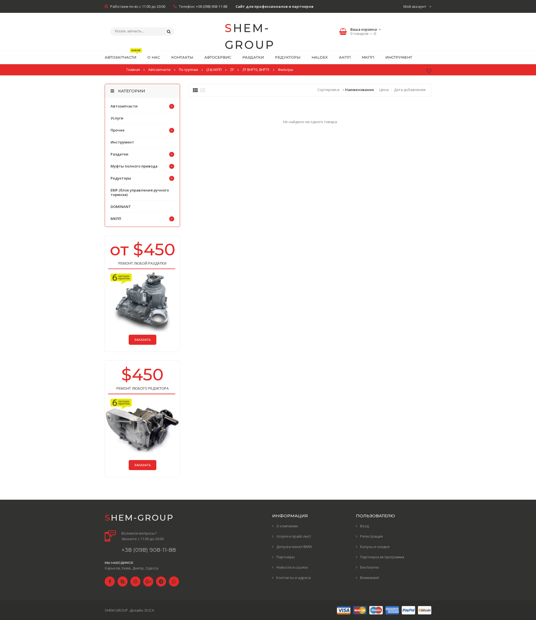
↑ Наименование (358, 89)
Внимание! (369, 577)
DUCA (149, 610)
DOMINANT (121, 206)
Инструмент (122, 142)
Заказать (142, 340)
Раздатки (119, 154)
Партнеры (285, 556)
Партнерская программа (382, 556)
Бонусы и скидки (374, 546)
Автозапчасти (124, 106)
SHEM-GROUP (250, 32)
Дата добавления (409, 89)
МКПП (116, 218)
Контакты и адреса (293, 577)
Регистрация (371, 536)
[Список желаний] (428, 70)
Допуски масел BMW (294, 546)
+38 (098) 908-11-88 (211, 6)
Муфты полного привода (134, 166)
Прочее (118, 130)
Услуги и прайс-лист (293, 536)
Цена (384, 89)
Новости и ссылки (292, 567)
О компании (287, 525)
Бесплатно (369, 567)
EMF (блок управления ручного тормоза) (140, 192)
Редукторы (121, 178)
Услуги (117, 118)
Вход (364, 525)
